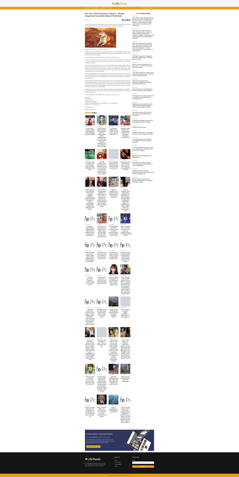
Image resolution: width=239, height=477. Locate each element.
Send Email (90, 100)
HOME (87, 8)
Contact (116, 466)
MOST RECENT (94, 8)
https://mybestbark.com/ (94, 104)
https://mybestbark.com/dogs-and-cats (111, 57)
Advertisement (118, 464)
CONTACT (109, 8)
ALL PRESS (102, 8)
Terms (116, 460)
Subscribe (143, 466)
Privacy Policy (117, 462)
